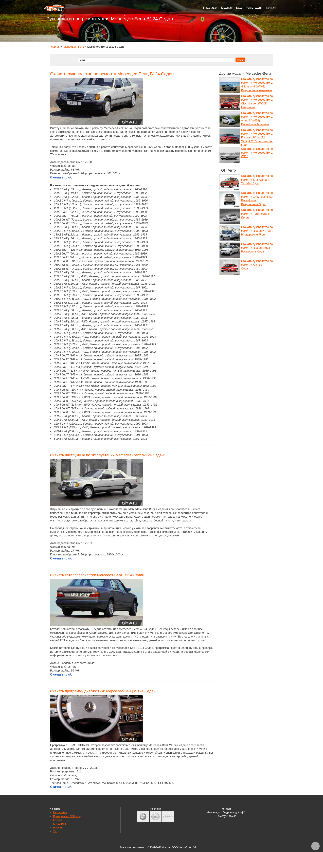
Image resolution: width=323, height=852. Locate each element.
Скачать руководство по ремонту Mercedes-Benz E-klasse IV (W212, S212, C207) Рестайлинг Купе (257, 137)
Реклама (58, 827)
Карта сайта (60, 812)
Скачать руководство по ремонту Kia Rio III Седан (257, 264)
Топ (55, 831)
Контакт (271, 7)
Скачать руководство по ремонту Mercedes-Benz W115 (257, 152)
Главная (226, 7)
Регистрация (254, 7)
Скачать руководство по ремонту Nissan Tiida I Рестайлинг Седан (257, 247)
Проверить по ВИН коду (67, 816)
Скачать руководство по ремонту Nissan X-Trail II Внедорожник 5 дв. (257, 230)
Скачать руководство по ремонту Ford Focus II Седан (257, 213)
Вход (239, 7)
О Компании (60, 823)
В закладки (210, 7)
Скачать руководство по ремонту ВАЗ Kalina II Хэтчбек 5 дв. (257, 179)
